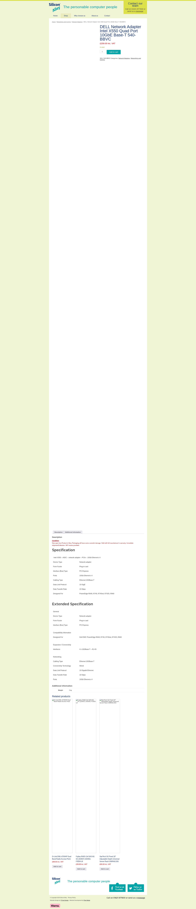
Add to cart (113, 52)
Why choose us (79, 16)
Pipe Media (87, 900)
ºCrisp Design (64, 900)
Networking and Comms (64, 22)
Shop (66, 16)
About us (95, 16)
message (139, 11)
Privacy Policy (72, 897)
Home (55, 16)
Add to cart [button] (57, 866)
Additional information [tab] (73, 532)
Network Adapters (77, 22)
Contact (107, 16)
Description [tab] (59, 532)
